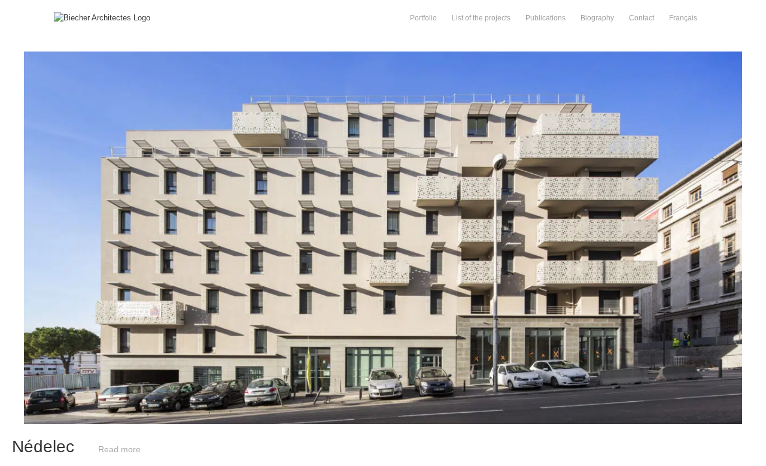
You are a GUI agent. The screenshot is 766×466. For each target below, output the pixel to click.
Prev (192, 57)
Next (575, 57)
